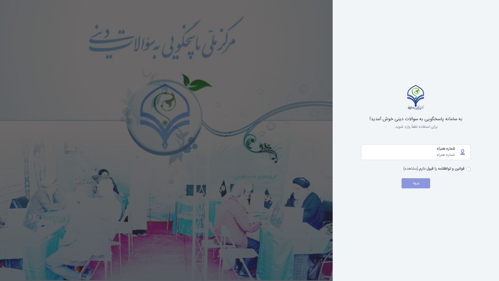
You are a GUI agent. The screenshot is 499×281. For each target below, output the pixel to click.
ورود (415, 183)
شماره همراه (446, 149)
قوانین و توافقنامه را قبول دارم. (441, 169)
